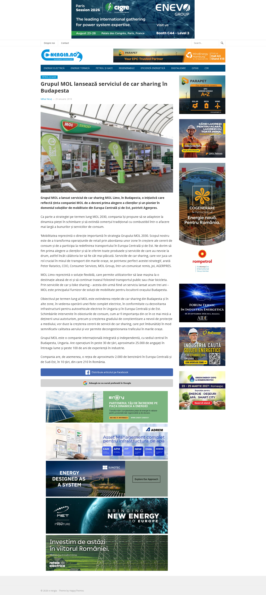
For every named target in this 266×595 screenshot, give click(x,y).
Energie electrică (54, 68)
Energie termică (80, 68)
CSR (207, 68)
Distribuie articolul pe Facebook (110, 372)
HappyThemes (76, 590)
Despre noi (49, 42)
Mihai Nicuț (46, 98)
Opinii (195, 68)
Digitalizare (178, 68)
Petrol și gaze (104, 68)
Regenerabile (127, 68)
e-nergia (53, 590)
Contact (65, 42)
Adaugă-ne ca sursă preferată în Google (110, 383)
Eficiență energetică (153, 68)
